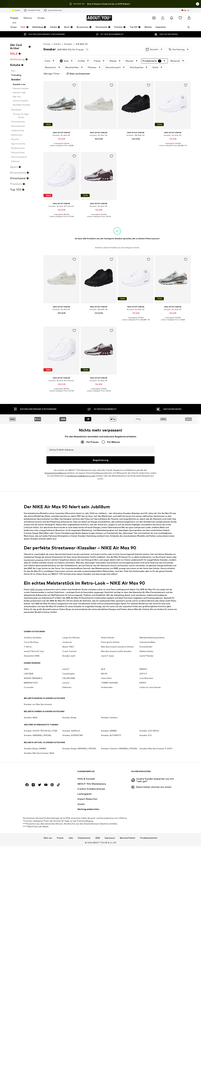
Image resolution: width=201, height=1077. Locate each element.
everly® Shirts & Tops (34, 651)
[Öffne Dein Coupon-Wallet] (154, 18)
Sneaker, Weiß (30, 717)
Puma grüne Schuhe (110, 642)
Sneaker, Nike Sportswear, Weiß (39, 753)
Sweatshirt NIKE (32, 656)
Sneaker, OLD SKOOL (149, 731)
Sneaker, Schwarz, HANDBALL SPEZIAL (119, 748)
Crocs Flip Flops (31, 642)
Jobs (70, 838)
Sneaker (68, 44)
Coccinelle (28, 687)
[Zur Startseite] (40, 772)
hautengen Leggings (33, 560)
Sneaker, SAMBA (109, 731)
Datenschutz (84, 838)
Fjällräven (66, 687)
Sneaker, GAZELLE (71, 731)
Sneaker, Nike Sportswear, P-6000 (155, 748)
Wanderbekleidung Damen (152, 638)
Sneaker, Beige (69, 717)
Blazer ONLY (68, 647)
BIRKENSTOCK (31, 683)
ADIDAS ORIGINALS (33, 678)
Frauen (14, 18)
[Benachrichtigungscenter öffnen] (171, 18)
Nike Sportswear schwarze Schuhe (117, 647)
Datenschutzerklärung (55, 473)
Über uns (48, 838)
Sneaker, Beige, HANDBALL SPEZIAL (79, 748)
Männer (28, 18)
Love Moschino (146, 678)
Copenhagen (68, 674)
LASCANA (28, 674)
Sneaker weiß (68, 656)
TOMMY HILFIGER (109, 683)
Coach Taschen (69, 651)
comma (65, 683)
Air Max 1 (89, 516)
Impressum (110, 838)
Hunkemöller (107, 687)
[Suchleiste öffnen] (187, 27)
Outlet (17, 10)
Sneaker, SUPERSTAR (72, 735)
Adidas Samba (146, 651)
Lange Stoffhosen (71, 638)
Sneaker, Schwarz (109, 717)
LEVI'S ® (143, 674)
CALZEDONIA (68, 678)
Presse (60, 838)
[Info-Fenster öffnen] (197, 4)
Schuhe (57, 44)
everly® (65, 669)
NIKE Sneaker (36, 589)
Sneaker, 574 (145, 735)
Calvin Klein (106, 678)
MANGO (143, 669)
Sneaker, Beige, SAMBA (35, 748)
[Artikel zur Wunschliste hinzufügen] (74, 85)
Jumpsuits (67, 642)
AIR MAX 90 (82, 44)
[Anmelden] (163, 18)
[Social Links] (27, 785)
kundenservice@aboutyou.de (81, 476)
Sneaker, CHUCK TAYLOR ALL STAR (40, 731)
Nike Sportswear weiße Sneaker (116, 651)
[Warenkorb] (189, 18)
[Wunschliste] (180, 18)
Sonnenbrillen (145, 647)
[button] (154, 49)
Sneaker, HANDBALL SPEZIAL (38, 735)
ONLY (26, 669)
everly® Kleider (146, 656)
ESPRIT (142, 683)
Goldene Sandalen (32, 638)
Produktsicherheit (148, 838)
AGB (97, 838)
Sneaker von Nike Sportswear (38, 704)
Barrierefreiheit (127, 838)
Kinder (41, 18)
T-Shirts (28, 647)
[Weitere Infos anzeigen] (61, 148)
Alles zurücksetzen (79, 73)
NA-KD (104, 674)
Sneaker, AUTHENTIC (111, 735)
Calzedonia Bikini (147, 642)
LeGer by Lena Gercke (150, 687)
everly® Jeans (107, 656)
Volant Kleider (107, 638)
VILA (103, 669)
